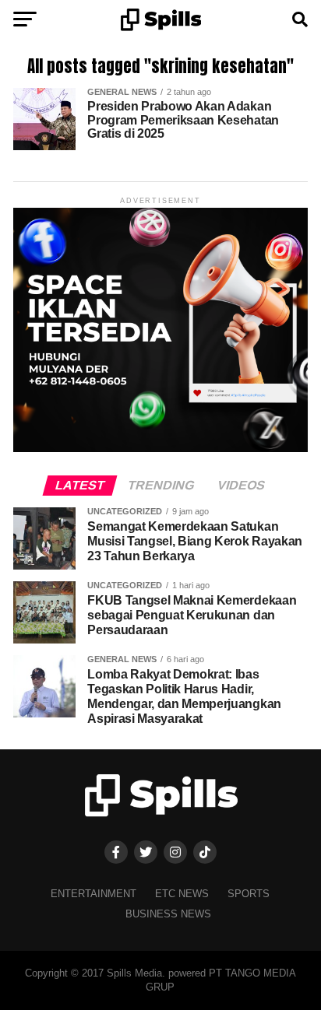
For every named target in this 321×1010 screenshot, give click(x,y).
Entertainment (93, 894)
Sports (249, 894)
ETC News (182, 894)
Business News (168, 914)
